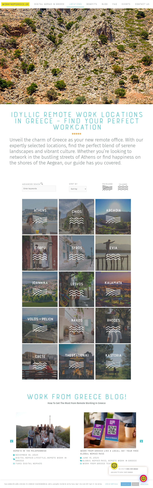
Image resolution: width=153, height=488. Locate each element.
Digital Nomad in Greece (49, 4)
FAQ (114, 4)
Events (126, 4)
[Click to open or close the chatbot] (143, 478)
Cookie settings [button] (111, 484)
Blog (105, 4)
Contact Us (142, 4)
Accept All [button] (126, 484)
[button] (12, 441)
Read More (144, 484)
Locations (75, 4)
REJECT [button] (135, 484)
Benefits (91, 4)
